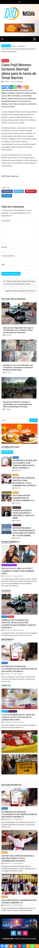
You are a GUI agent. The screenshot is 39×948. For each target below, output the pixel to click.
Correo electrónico (8, 256)
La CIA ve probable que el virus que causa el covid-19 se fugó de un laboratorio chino (18, 717)
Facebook (7, 191)
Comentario (6, 221)
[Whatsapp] (15, 87)
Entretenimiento (11, 542)
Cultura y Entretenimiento (9, 565)
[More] (27, 87)
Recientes (7, 452)
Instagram (25, 933)
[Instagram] (19, 87)
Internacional (16, 507)
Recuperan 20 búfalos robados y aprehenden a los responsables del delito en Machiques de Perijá (17, 404)
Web (3, 265)
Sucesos (5, 61)
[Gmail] (23, 87)
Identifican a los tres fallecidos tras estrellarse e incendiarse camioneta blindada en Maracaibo (18, 367)
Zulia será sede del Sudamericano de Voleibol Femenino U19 (23, 498)
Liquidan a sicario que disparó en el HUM (19, 291)
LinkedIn (7, 196)
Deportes (15, 475)
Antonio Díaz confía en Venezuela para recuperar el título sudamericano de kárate (18, 858)
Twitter (19, 191)
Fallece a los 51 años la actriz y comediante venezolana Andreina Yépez (18, 570)
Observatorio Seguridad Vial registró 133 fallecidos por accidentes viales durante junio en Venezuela (18, 330)
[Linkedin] (11, 87)
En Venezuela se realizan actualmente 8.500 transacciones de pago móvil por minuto (19, 668)
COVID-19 (6, 685)
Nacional (15, 457)
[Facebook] (3, 87)
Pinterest (31, 191)
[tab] (7, 452)
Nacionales (8, 639)
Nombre (4, 247)
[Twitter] (7, 87)
